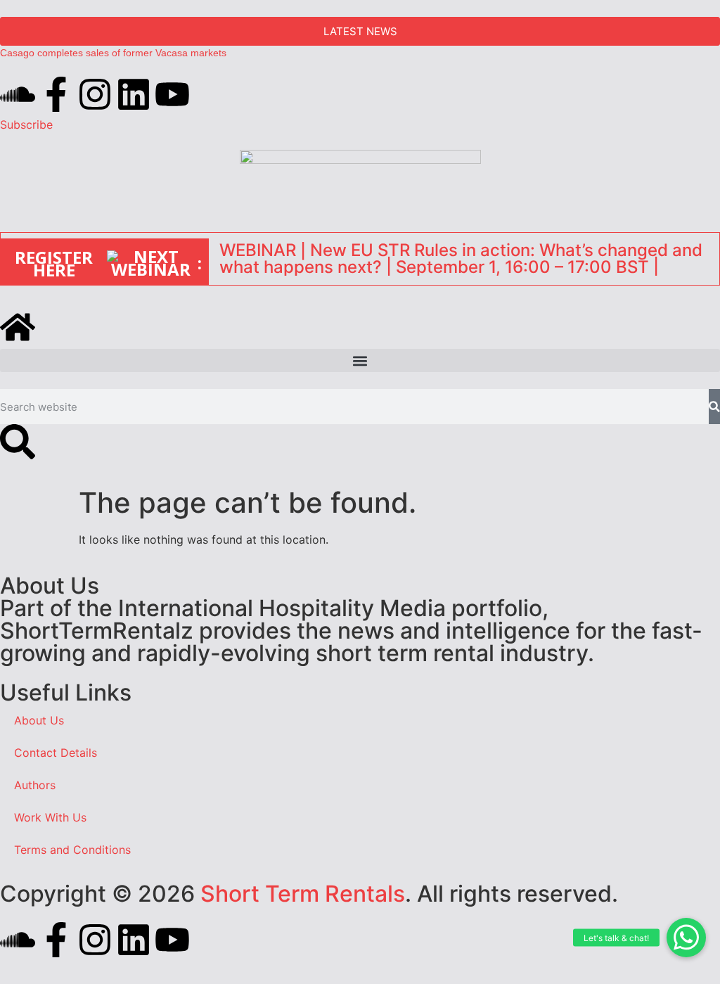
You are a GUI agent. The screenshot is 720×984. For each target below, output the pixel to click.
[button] (686, 937)
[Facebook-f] (56, 94)
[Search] (714, 406)
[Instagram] (94, 94)
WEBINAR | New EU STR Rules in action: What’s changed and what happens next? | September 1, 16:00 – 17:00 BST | (460, 259)
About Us (39, 720)
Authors (35, 785)
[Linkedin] (133, 94)
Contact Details (55, 753)
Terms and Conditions (72, 850)
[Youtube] (172, 94)
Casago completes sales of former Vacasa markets (113, 52)
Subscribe (26, 124)
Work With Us (50, 817)
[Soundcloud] (17, 94)
